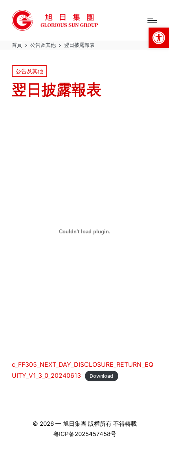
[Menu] (152, 20)
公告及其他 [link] (29, 71)
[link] (159, 38)
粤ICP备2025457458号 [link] (84, 434)
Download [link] (101, 376)
